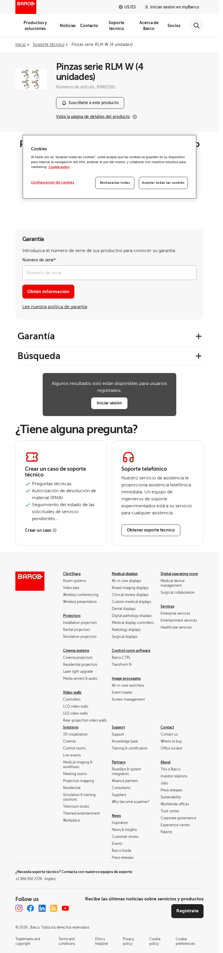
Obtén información (48, 291)
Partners (118, 762)
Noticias (67, 25)
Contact (167, 727)
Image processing (126, 679)
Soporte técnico (116, 25)
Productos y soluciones (35, 25)
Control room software (131, 651)
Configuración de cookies (52, 183)
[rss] (53, 908)
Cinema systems (76, 651)
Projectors (71, 616)
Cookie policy (59, 167)
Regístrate (187, 910)
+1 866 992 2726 (35, 879)
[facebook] (30, 908)
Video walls (72, 692)
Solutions (70, 727)
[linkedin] (42, 908)
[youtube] (65, 908)
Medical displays (125, 574)
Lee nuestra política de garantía (54, 306)
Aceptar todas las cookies (163, 183)
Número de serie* (39, 260)
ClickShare (72, 574)
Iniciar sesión (109, 403)
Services (167, 606)
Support (118, 727)
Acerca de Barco (149, 25)
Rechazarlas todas (115, 183)
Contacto (89, 25)
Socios (174, 25)
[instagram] (18, 908)
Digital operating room (179, 574)
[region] (109, 167)
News (116, 816)
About (166, 762)
